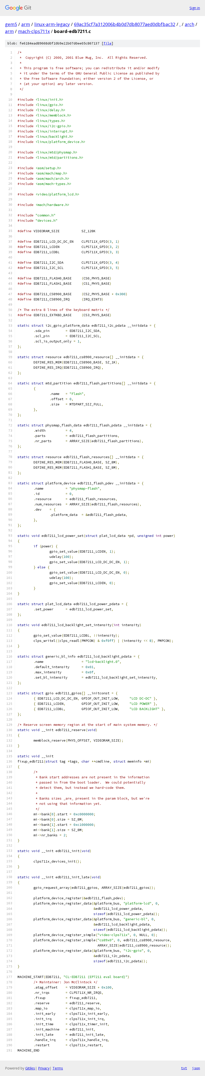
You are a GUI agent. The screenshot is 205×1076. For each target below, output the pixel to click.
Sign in (195, 7)
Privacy (44, 1068)
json (196, 1068)
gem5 (11, 24)
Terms (57, 1068)
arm (25, 24)
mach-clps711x (34, 31)
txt (184, 1068)
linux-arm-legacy (52, 24)
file (108, 43)
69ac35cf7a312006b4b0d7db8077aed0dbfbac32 (124, 24)
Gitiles (30, 1068)
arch (189, 24)
